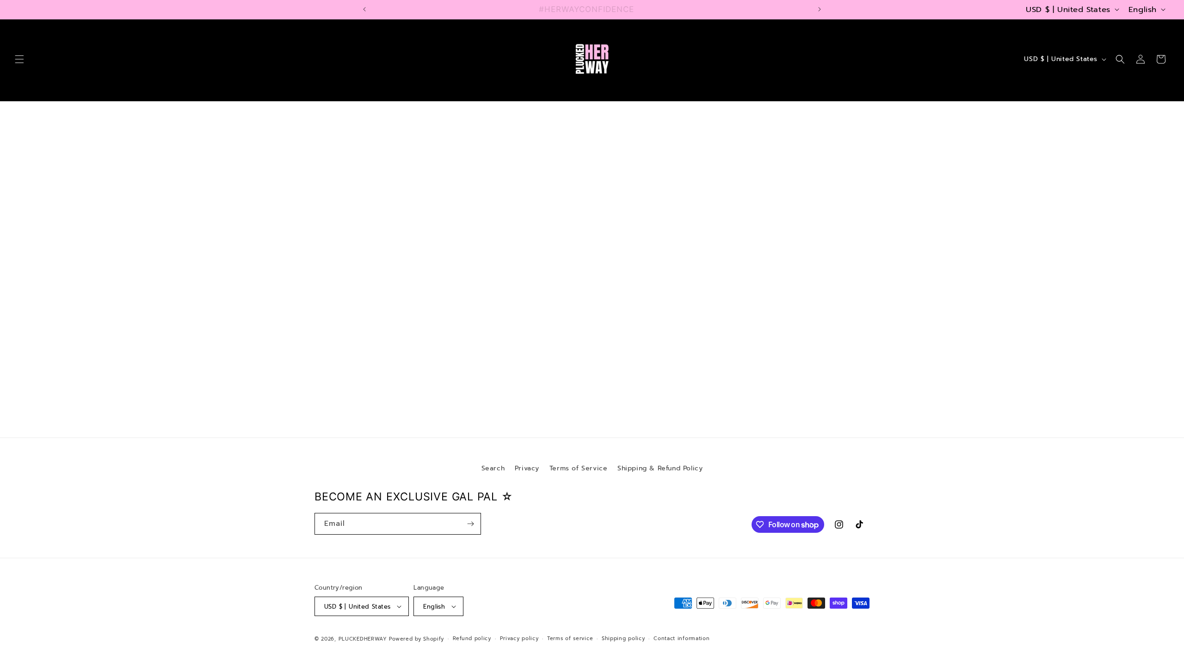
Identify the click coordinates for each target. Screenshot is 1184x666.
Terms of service (570, 638)
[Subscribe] (470, 524)
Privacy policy (519, 638)
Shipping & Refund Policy (660, 468)
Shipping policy (623, 638)
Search (493, 468)
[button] (19, 59)
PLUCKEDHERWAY (363, 639)
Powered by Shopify (416, 639)
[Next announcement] (819, 9)
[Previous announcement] (364, 9)
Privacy (527, 468)
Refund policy (472, 638)
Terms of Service (578, 468)
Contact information (681, 638)
